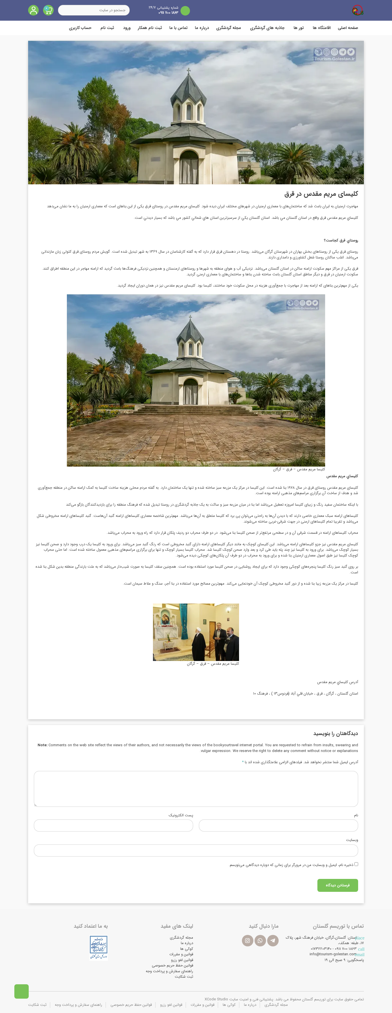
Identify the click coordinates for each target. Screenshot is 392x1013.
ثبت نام (107, 28)
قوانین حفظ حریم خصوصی (172, 965)
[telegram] (273, 940)
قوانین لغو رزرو (182, 960)
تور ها (299, 28)
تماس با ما (178, 28)
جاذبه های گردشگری (267, 28)
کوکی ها (186, 949)
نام (356, 815)
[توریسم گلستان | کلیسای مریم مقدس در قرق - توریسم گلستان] (358, 10)
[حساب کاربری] (33, 10)
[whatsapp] (260, 940)
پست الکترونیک (181, 815)
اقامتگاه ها (322, 28)
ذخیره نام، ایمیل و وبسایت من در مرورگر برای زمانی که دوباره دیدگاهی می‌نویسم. (291, 865)
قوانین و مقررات (181, 954)
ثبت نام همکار (150, 28)
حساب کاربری (80, 28)
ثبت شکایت (184, 977)
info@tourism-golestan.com (333, 954)
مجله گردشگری (228, 28)
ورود (127, 28)
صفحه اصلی (348, 28)
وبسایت (352, 840)
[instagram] (247, 940)
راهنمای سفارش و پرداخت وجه (169, 971)
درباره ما (202, 28)
